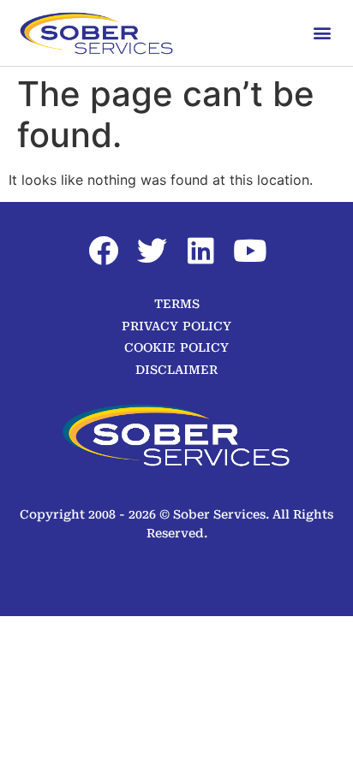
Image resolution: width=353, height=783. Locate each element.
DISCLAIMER (176, 370)
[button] (322, 33)
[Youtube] (250, 250)
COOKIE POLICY (176, 347)
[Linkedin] (201, 250)
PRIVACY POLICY (176, 326)
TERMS (177, 304)
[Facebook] (104, 250)
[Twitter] (153, 250)
